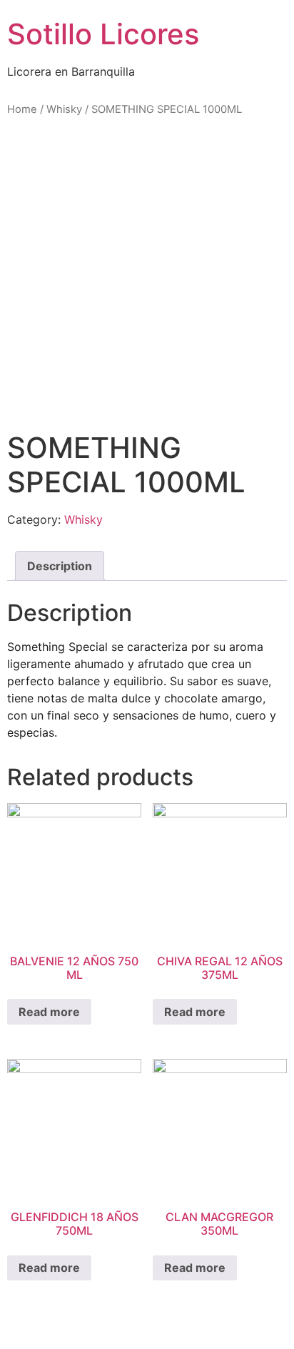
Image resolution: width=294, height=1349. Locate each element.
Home (22, 109)
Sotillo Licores (103, 33)
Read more (49, 1012)
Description (59, 566)
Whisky (64, 109)
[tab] (59, 566)
